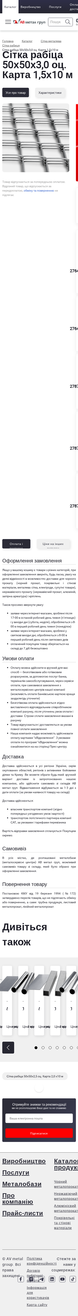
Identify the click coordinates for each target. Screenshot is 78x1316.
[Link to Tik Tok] (73, 1279)
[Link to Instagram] (31, 1279)
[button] (8, 1048)
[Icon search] (68, 22)
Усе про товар (16, 92)
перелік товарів (30, 898)
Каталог (10, 7)
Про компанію (17, 1198)
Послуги (55, 7)
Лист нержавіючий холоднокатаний (39, 1008)
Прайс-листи (22, 1213)
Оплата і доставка (16, 545)
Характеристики (49, 92)
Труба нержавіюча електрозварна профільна (55, 1008)
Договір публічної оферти (35, 1275)
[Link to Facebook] (21, 1279)
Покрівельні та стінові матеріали (64, 1223)
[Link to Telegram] (41, 1279)
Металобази (22, 1183)
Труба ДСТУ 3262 (23, 1008)
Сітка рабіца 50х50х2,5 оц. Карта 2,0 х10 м (35, 1076)
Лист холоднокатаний (6, 1008)
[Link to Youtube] (62, 1279)
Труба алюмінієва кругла (71, 1008)
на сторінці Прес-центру (51, 746)
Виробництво (31, 7)
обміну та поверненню (39, 190)
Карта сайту (37, 1304)
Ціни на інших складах (53, 545)
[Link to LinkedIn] (52, 1279)
